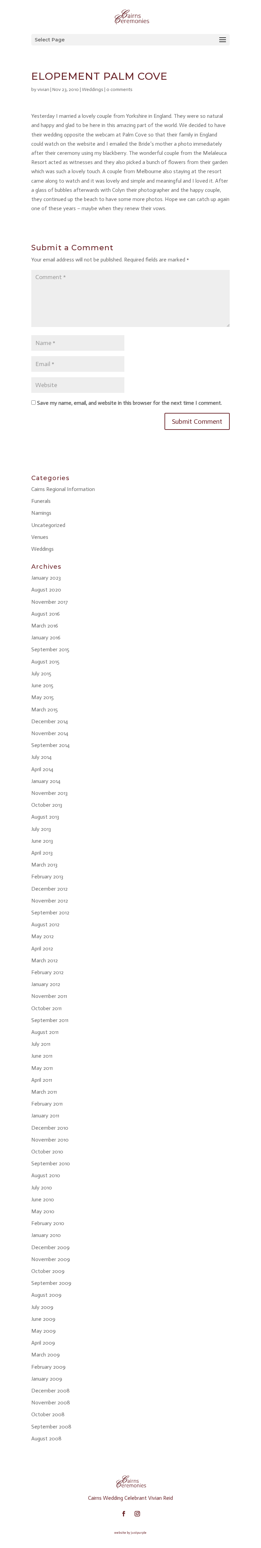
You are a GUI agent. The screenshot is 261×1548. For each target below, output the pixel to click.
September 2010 (50, 1163)
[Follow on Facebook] (123, 1513)
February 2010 (47, 1223)
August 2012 (45, 924)
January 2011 (45, 1115)
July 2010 (41, 1187)
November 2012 (49, 900)
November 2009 (50, 1259)
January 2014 (45, 781)
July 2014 (41, 757)
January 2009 (46, 1379)
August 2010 (45, 1175)
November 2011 (49, 996)
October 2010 (47, 1151)
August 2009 (46, 1295)
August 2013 (45, 817)
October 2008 (48, 1414)
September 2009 (51, 1283)
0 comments (119, 89)
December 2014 (49, 721)
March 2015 (44, 709)
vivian (43, 89)
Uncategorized (48, 525)
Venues (39, 537)
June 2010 (42, 1199)
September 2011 (49, 1020)
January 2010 (46, 1235)
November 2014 (49, 733)
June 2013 (42, 841)
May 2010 (42, 1211)
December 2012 (49, 889)
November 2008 (50, 1402)
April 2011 (41, 1080)
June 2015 (42, 685)
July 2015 (41, 673)
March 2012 (44, 960)
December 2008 (50, 1390)
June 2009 (43, 1319)
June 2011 (41, 1056)
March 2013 (44, 864)
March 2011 (44, 1092)
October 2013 (46, 805)
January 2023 (46, 578)
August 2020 (46, 589)
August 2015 (45, 661)
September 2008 (51, 1426)
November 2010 (50, 1139)
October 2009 (48, 1271)
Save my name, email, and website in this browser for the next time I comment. (129, 403)
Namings (41, 513)
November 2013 (49, 793)
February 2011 (47, 1103)
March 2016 (44, 625)
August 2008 (46, 1438)
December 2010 (49, 1128)
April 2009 (43, 1343)
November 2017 (49, 602)
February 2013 (47, 876)
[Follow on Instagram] (137, 1513)
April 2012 (42, 948)
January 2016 (45, 637)
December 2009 (50, 1247)
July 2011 (40, 1044)
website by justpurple (130, 1533)
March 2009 (45, 1354)
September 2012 (50, 912)
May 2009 (43, 1331)
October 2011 (46, 1008)
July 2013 (41, 829)
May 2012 (42, 936)
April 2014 (42, 769)
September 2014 (50, 745)
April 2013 (42, 853)
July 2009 (42, 1307)
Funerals (41, 501)
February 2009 (48, 1367)
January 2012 (45, 984)
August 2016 (45, 614)
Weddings (92, 89)
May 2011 (42, 1068)
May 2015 (42, 697)
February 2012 (47, 972)
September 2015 (50, 649)
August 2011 (44, 1032)
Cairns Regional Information (63, 489)
